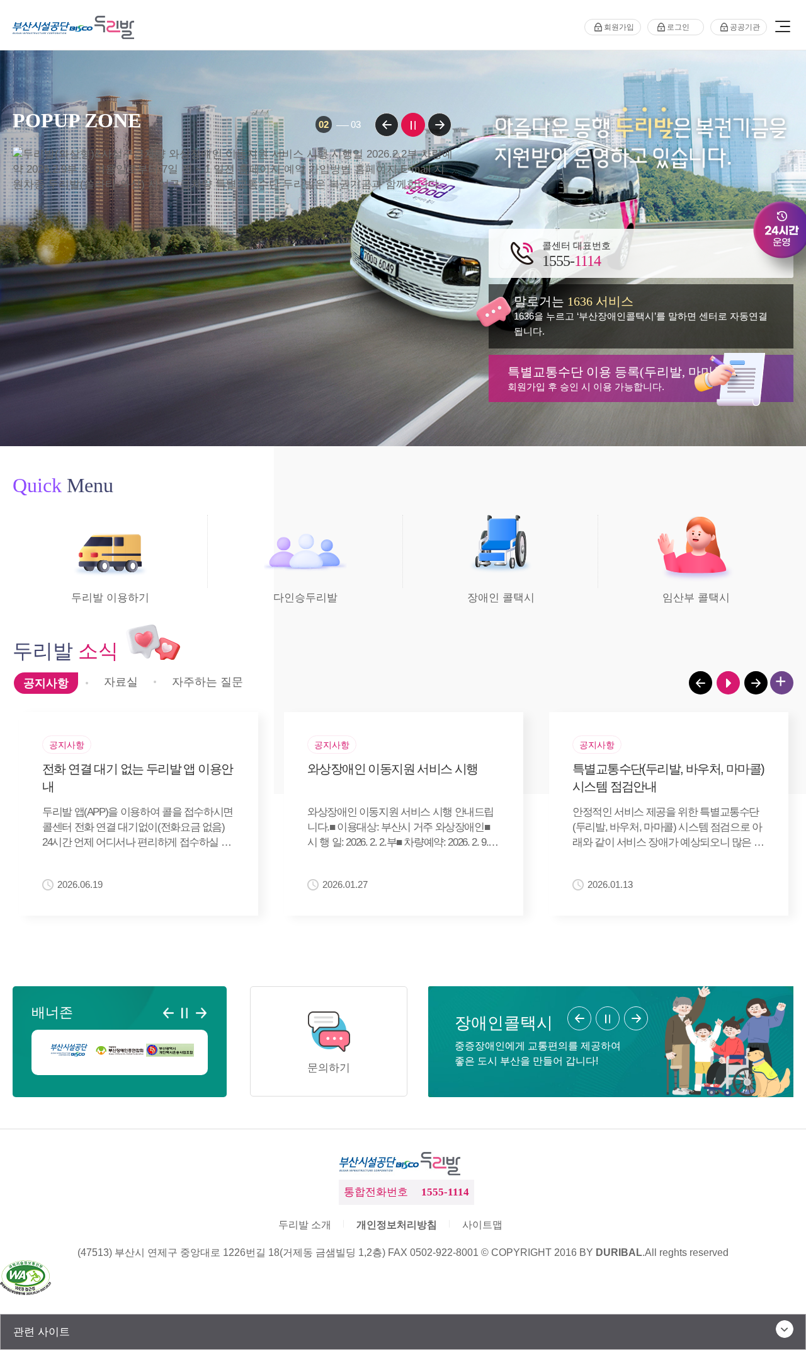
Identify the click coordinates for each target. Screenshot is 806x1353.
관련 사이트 (41, 1332)
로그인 (678, 27)
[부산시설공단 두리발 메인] (76, 28)
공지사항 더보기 (781, 682)
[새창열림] (69, 1050)
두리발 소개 (304, 1224)
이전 (387, 125)
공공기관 (745, 27)
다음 (439, 125)
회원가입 (619, 27)
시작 (728, 682)
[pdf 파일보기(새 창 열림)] (25, 1279)
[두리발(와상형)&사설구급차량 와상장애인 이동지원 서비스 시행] (233, 272)
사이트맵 (482, 1224)
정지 (413, 125)
